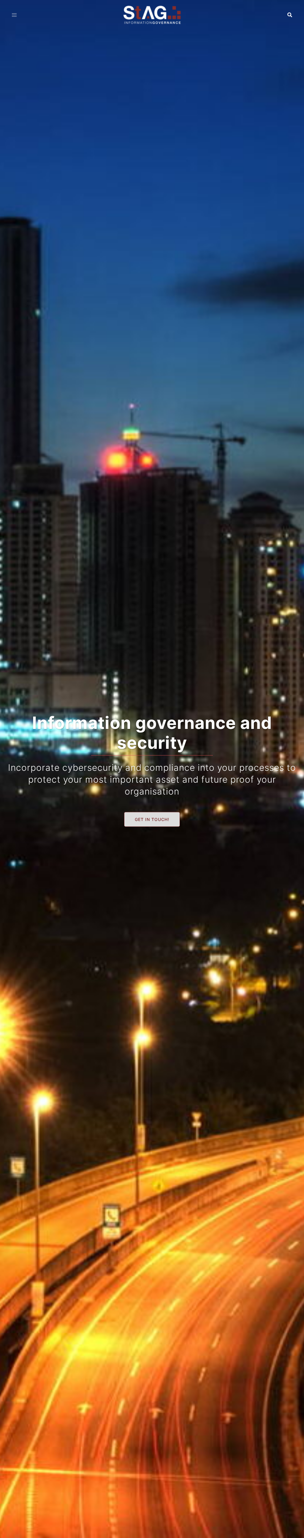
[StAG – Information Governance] (152, 14)
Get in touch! (152, 819)
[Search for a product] (289, 14)
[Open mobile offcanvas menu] (14, 15)
